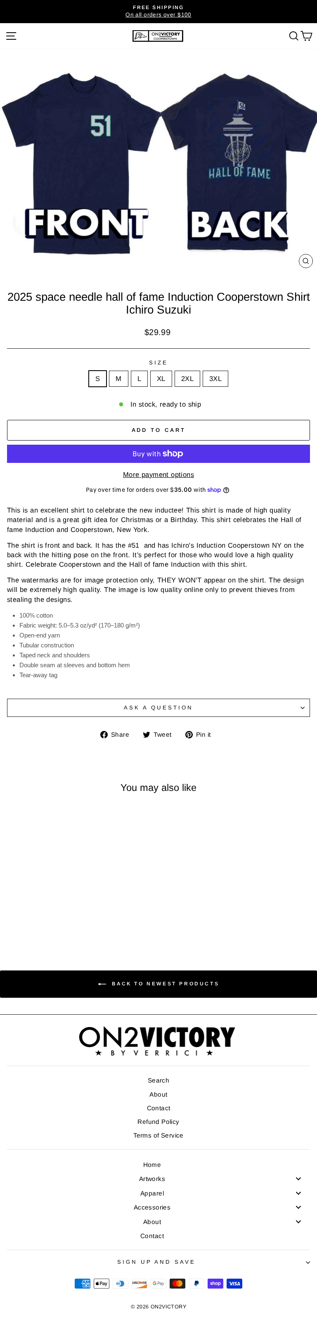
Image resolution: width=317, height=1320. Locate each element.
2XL (187, 379)
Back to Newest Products (164, 984)
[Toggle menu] (298, 1178)
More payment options (158, 475)
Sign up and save (156, 1262)
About (158, 1094)
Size (158, 362)
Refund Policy (158, 1121)
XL (161, 379)
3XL (215, 379)
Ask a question (158, 707)
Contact (158, 1108)
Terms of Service (158, 1135)
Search (158, 1080)
